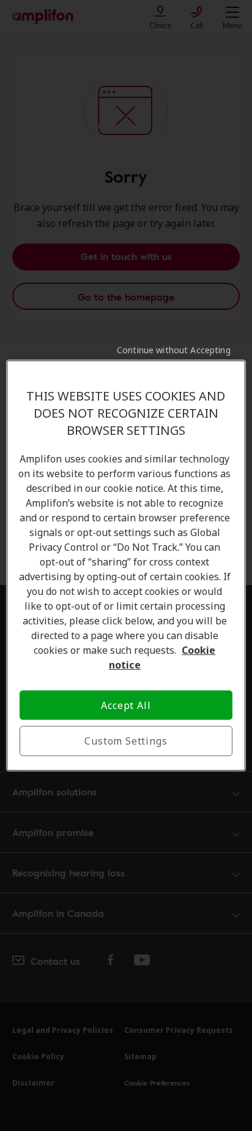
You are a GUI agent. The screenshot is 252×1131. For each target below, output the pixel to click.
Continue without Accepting (174, 350)
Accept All (125, 705)
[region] (125, 566)
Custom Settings (125, 741)
